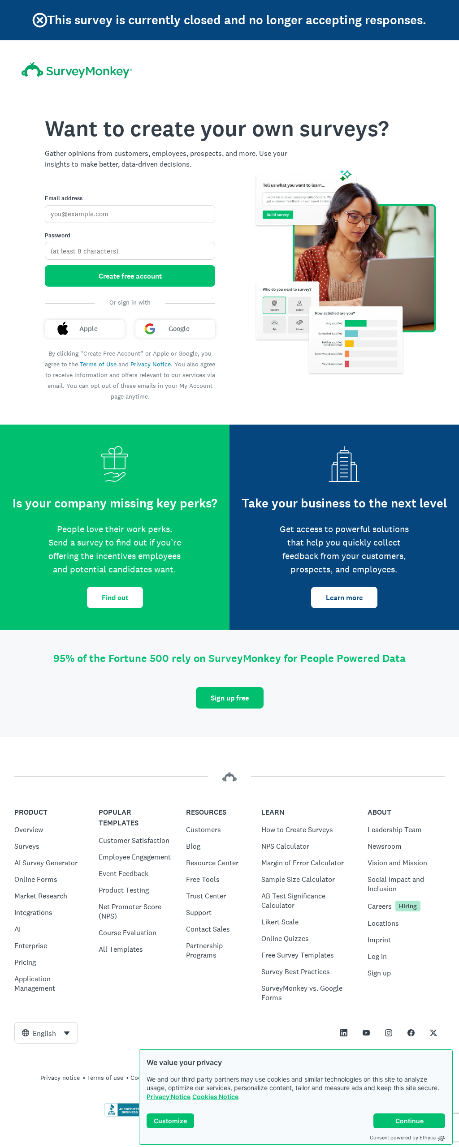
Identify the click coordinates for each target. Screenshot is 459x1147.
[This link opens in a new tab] (344, 1033)
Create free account (130, 276)
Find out (115, 597)
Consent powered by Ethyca (403, 1137)
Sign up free (230, 698)
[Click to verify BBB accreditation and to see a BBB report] (123, 1115)
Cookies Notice (215, 1096)
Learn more (344, 597)
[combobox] (46, 1033)
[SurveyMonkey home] (77, 70)
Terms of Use (98, 364)
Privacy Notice (169, 1096)
